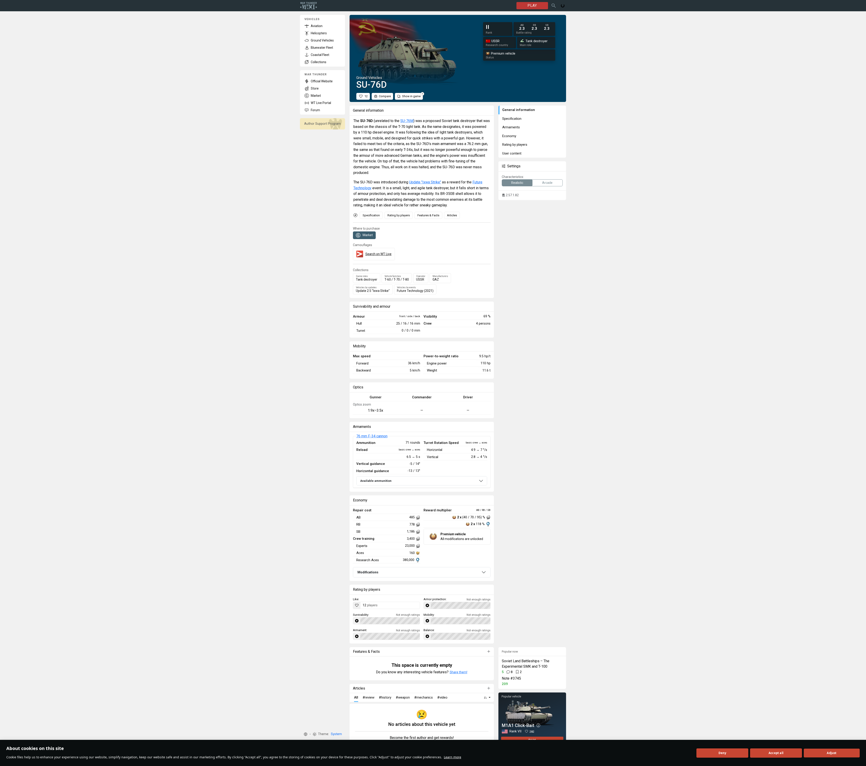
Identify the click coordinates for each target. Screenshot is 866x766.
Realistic (517, 183)
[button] (305, 734)
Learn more (452, 757)
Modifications (367, 572)
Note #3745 (511, 678)
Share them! (458, 672)
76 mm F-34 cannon (371, 436)
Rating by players (398, 215)
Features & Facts (428, 215)
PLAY (532, 5)
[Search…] (553, 5)
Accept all (776, 753)
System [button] (336, 734)
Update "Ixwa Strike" (425, 182)
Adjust (831, 753)
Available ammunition (376, 480)
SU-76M (406, 121)
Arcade (547, 183)
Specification (371, 215)
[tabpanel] (422, 462)
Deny (722, 753)
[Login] (562, 5)
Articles (452, 215)
